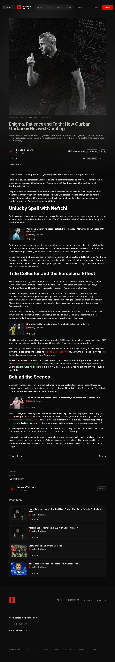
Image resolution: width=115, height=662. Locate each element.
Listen (93, 159)
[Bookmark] (19, 158)
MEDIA (87, 600)
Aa (83, 158)
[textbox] (57, 310)
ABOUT (100, 600)
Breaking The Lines (25, 150)
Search (80, 7)
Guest (93, 650)
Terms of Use (14, 650)
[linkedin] (15, 624)
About (68, 7)
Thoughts (49, 7)
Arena (39, 7)
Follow (101, 489)
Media (59, 7)
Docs (81, 650)
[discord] (25, 624)
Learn (88, 7)
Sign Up (107, 7)
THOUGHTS (73, 600)
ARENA (60, 600)
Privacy (30, 650)
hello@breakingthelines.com (23, 618)
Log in (96, 7)
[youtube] (20, 624)
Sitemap (68, 650)
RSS (56, 650)
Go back (9, 7)
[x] (10, 624)
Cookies (44, 650)
